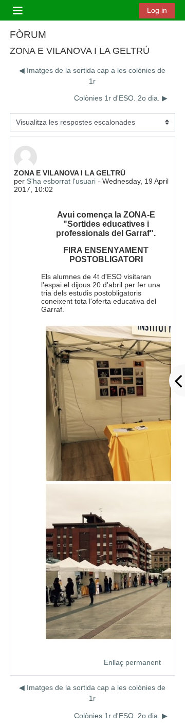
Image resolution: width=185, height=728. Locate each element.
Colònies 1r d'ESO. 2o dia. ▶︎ (121, 98)
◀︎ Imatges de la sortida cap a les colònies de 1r (92, 75)
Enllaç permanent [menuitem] (132, 662)
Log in (157, 10)
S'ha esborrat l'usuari (61, 181)
